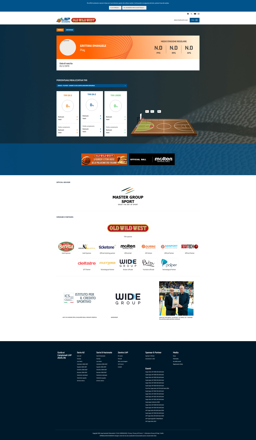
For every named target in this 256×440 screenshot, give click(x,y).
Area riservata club (181, 20)
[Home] (76, 20)
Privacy (130, 433)
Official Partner (169, 253)
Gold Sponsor (66, 253)
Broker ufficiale (128, 270)
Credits (162, 433)
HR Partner (148, 253)
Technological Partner (107, 270)
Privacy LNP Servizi (138, 433)
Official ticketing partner (107, 253)
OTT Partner (86, 270)
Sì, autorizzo (114, 7)
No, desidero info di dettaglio (134, 7)
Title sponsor (128, 237)
